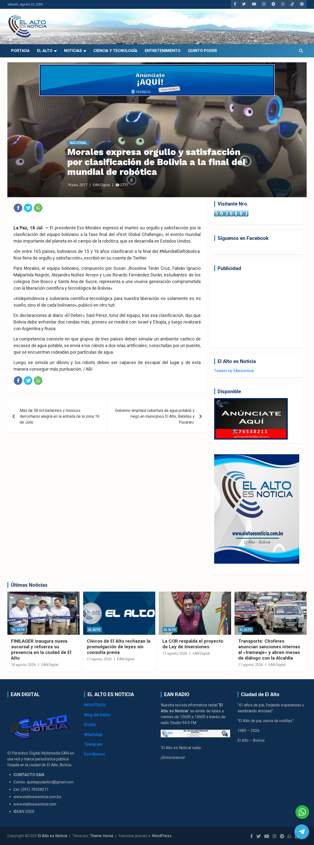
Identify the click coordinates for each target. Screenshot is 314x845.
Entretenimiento (163, 50)
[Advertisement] (256, 309)
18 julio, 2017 (77, 185)
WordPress (161, 835)
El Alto (44, 50)
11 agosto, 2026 (250, 665)
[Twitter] (28, 208)
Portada (20, 50)
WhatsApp (93, 734)
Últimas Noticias (29, 585)
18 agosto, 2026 (23, 665)
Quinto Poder (202, 50)
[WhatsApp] (38, 208)
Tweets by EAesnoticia (234, 370)
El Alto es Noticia (52, 835)
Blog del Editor (97, 715)
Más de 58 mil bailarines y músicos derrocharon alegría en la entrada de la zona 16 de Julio (59, 416)
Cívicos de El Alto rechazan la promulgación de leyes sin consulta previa (118, 646)
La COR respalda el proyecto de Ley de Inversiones (192, 644)
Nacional (78, 143)
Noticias (73, 50)
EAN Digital (101, 185)
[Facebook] (18, 208)
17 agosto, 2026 (99, 659)
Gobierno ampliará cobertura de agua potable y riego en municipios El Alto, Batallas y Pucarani (155, 416)
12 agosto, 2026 (174, 653)
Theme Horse (101, 835)
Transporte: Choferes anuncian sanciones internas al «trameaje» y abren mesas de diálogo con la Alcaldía (269, 649)
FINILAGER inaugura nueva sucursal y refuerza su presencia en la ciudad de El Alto (41, 649)
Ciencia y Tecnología (115, 50)
